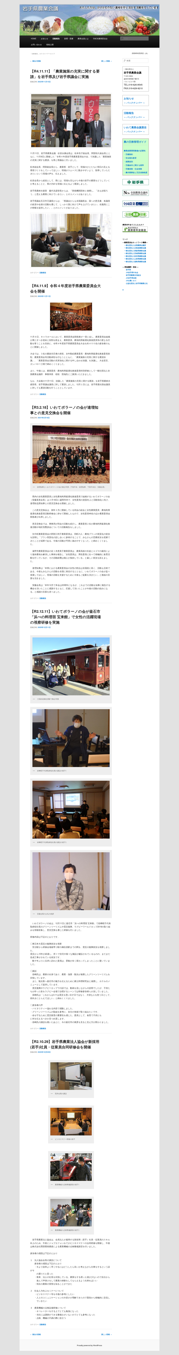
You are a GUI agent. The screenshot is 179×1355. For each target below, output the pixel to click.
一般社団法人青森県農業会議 (134, 250)
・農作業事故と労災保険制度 (135, 172)
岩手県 (127, 269)
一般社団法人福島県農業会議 (134, 261)
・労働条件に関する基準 (134, 165)
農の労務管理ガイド (135, 142)
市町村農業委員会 (100, 38)
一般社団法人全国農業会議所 (134, 245)
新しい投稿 (106, 61)
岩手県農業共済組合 (132, 275)
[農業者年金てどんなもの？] (135, 231)
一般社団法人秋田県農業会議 (134, 256)
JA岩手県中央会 (130, 272)
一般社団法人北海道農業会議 (134, 248)
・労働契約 (128, 154)
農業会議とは (83, 38)
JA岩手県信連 (129, 278)
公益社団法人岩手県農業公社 (135, 283)
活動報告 (56, 38)
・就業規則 (128, 161)
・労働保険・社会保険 (133, 168)
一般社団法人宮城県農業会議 (134, 253)
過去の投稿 (35, 61)
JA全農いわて (129, 280)
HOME (33, 38)
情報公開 (50, 44)
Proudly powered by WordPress (89, 1345)
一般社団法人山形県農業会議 (134, 258)
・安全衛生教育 (130, 158)
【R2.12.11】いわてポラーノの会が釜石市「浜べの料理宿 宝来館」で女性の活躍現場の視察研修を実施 (65, 617)
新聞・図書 (68, 38)
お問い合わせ (36, 44)
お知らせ (44, 38)
